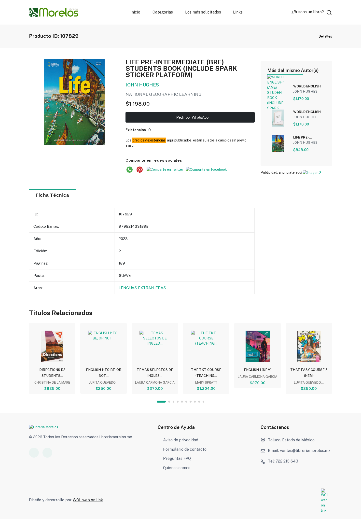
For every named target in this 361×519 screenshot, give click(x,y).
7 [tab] (190, 401)
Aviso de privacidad (180, 440)
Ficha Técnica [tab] (52, 195)
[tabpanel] (52, 358)
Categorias (163, 12)
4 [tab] (178, 401)
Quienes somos (176, 467)
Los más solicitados (203, 12)
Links (238, 12)
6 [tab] (186, 401)
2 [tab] (169, 401)
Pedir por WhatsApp (191, 117)
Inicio (135, 12)
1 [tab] (161, 401)
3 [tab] (173, 401)
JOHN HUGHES (142, 84)
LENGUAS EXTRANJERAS (142, 287)
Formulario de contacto (185, 449)
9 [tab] (199, 401)
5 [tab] (182, 401)
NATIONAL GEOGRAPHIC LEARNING (163, 94)
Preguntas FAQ (177, 458)
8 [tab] (195, 401)
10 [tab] (203, 401)
